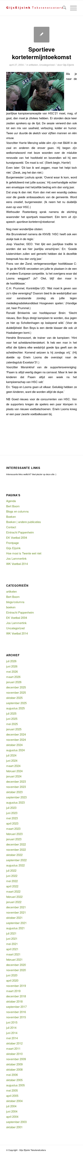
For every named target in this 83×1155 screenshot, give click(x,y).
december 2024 (16, 734)
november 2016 (16, 1012)
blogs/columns (15, 602)
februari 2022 (14, 897)
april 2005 (12, 1096)
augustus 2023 (15, 802)
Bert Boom (13, 506)
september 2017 (16, 1007)
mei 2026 (12, 671)
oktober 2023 (14, 792)
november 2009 (16, 1059)
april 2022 (12, 886)
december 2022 (16, 844)
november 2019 (16, 986)
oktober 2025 (14, 698)
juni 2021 (11, 938)
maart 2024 (13, 766)
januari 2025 (13, 729)
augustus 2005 (15, 1085)
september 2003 (16, 1122)
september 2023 (16, 797)
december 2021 (16, 907)
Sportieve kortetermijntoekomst (41, 53)
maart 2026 (13, 677)
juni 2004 (11, 1111)
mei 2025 (12, 724)
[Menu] (71, 8)
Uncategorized (47, 64)
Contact (11, 527)
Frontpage (12, 543)
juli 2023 (11, 808)
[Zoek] (62, 8)
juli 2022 (11, 870)
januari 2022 (13, 902)
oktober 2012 (14, 1043)
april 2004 (12, 1116)
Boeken (11, 516)
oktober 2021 (14, 918)
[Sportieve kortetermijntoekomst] (41, 34)
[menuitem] (62, 8)
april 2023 (12, 823)
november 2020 (16, 970)
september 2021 (16, 923)
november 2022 (16, 849)
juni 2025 (11, 719)
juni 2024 (11, 760)
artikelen (33, 64)
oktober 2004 (14, 1101)
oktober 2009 (14, 1064)
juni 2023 (11, 813)
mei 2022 (12, 881)
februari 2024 (14, 771)
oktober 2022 (14, 855)
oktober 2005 (14, 1080)
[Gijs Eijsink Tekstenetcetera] (34, 8)
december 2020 (16, 965)
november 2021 (16, 912)
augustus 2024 (15, 750)
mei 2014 (12, 1038)
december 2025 (16, 687)
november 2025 (16, 692)
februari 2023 (14, 834)
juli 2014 (11, 1027)
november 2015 (16, 1017)
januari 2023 (13, 839)
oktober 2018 (14, 1001)
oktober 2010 (14, 1054)
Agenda (11, 501)
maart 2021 (13, 954)
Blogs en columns (17, 511)
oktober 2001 (14, 1127)
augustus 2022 (15, 865)
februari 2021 (14, 959)
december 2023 (16, 781)
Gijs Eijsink (68, 64)
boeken (10, 607)
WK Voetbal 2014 (17, 564)
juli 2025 (11, 713)
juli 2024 (11, 755)
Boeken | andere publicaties (23, 522)
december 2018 (16, 996)
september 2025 (16, 703)
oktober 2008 (14, 1069)
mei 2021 (12, 944)
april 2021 (12, 949)
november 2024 (16, 739)
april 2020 (12, 980)
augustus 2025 (15, 708)
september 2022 (16, 860)
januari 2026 (13, 682)
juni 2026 (11, 666)
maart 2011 (13, 1048)
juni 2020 (11, 975)
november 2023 (16, 787)
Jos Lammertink (16, 558)
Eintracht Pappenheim (20, 532)
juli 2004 (11, 1106)
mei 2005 (12, 1090)
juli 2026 (11, 661)
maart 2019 (13, 991)
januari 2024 (13, 776)
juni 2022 (11, 876)
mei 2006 (12, 1075)
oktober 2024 (14, 745)
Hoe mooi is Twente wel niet (23, 553)
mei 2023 (12, 818)
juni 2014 (11, 1033)
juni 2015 (11, 1022)
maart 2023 (13, 828)
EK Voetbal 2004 (16, 537)
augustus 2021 (15, 928)
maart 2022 (13, 891)
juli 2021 (11, 933)
